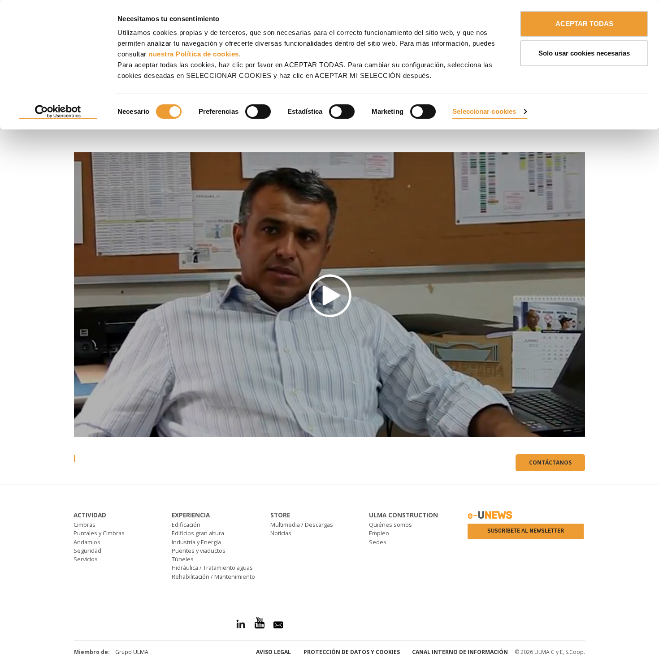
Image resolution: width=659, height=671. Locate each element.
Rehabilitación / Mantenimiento (213, 576)
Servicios (86, 559)
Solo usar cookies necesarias (584, 53)
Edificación (186, 524)
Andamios (87, 542)
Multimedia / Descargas (301, 524)
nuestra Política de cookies (193, 54)
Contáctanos (550, 462)
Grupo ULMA (131, 652)
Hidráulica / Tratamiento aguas (212, 567)
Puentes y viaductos (198, 550)
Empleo (379, 533)
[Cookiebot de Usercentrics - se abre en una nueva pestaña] (58, 112)
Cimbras (84, 524)
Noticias (280, 533)
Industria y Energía (196, 542)
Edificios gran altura (198, 533)
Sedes (377, 542)
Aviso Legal (273, 652)
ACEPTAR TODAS (584, 23)
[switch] (258, 111)
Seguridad (87, 550)
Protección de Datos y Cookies (351, 652)
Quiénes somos (390, 524)
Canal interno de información (460, 652)
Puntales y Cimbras (99, 533)
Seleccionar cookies (484, 111)
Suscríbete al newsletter (525, 531)
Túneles (183, 559)
